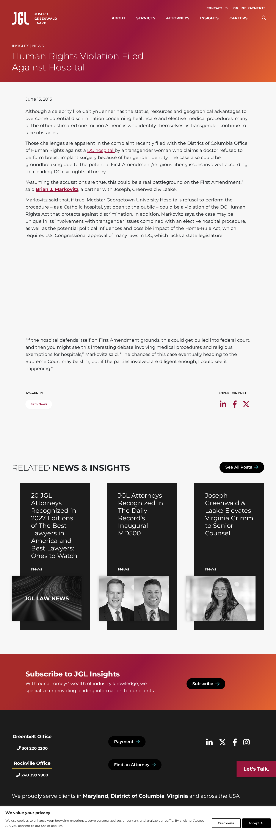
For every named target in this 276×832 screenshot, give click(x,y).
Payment (123, 741)
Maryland (95, 796)
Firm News (38, 404)
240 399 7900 (34, 775)
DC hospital (101, 150)
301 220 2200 (35, 748)
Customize (226, 823)
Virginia (177, 796)
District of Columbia (138, 796)
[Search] (264, 18)
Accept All (256, 823)
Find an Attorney (131, 764)
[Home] (34, 18)
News (38, 46)
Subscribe (202, 683)
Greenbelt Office (32, 736)
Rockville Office (32, 763)
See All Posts (238, 467)
